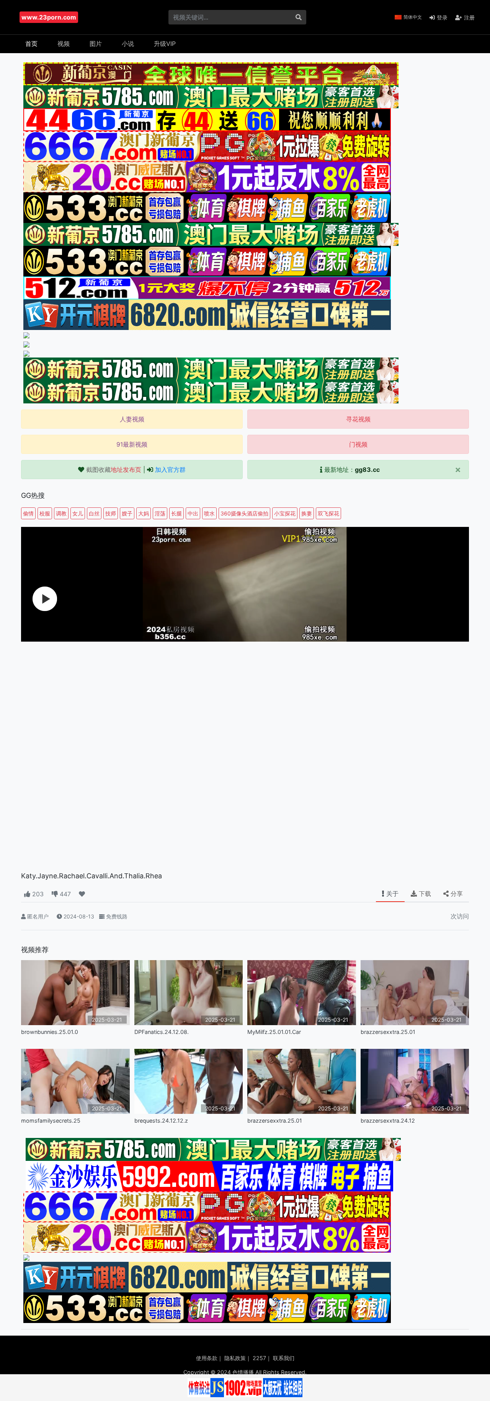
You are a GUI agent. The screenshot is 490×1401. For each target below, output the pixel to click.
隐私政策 (235, 1358)
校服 (44, 513)
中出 (193, 513)
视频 (63, 43)
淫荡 (160, 513)
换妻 (306, 513)
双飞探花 (328, 513)
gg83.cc (367, 469)
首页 (31, 43)
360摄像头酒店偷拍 (244, 513)
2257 (259, 1358)
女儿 (77, 513)
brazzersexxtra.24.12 (388, 1120)
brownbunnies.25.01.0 (49, 1032)
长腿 (176, 513)
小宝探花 (285, 513)
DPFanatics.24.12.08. (161, 1032)
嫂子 (127, 513)
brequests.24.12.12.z (161, 1120)
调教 (61, 513)
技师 (110, 513)
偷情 (28, 513)
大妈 (143, 513)
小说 (128, 43)
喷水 (209, 513)
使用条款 (206, 1358)
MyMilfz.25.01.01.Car (274, 1032)
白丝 (94, 513)
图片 (96, 43)
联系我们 (283, 1358)
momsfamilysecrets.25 (50, 1120)
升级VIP (165, 43)
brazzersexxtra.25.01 (388, 1032)
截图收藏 (113, 469)
